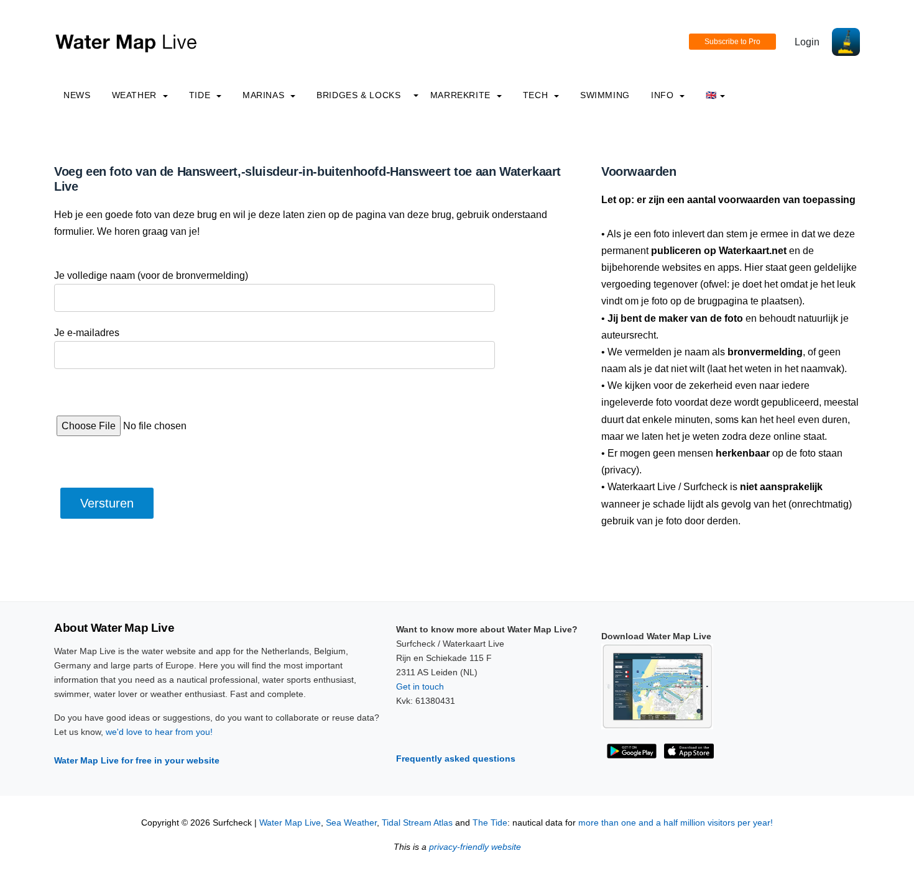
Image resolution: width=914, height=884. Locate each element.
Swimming (605, 95)
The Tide (490, 822)
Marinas (264, 95)
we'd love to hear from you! (159, 732)
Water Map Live (290, 822)
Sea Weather (351, 822)
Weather (136, 95)
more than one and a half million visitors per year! (675, 822)
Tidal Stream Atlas (417, 822)
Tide (201, 95)
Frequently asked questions (455, 758)
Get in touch (420, 686)
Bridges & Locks (358, 95)
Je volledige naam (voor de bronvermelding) (151, 275)
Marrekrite (462, 95)
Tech (537, 95)
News (77, 95)
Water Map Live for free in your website (136, 760)
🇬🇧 (711, 95)
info (663, 95)
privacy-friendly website (475, 847)
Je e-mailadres (86, 332)
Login (807, 42)
